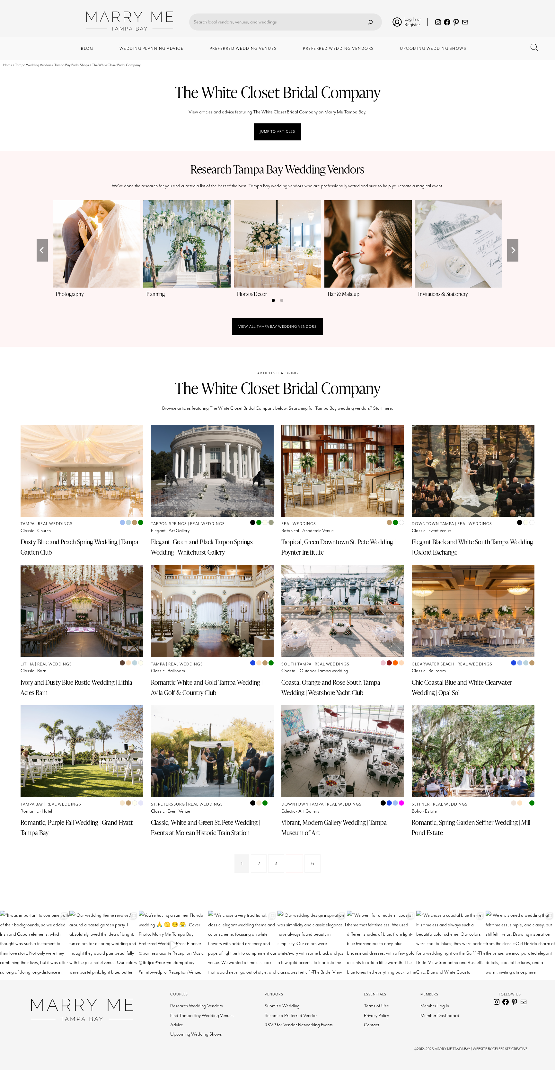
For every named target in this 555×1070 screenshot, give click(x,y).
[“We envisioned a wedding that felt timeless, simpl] (520, 945)
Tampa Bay (32, 804)
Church (44, 530)
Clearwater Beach (433, 664)
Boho (417, 811)
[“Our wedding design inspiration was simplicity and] (312, 945)
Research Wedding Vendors (196, 1006)
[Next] (512, 250)
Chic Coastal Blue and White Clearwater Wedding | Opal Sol (462, 687)
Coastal (288, 670)
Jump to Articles (277, 131)
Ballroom (176, 670)
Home (7, 65)
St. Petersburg (168, 804)
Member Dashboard (439, 1015)
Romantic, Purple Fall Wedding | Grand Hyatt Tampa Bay (77, 827)
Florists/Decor (252, 294)
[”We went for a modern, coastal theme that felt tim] (381, 945)
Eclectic (288, 811)
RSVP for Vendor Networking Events (299, 1025)
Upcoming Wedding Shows (196, 1034)
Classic (27, 530)
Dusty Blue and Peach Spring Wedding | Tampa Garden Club (79, 547)
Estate (431, 811)
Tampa (28, 524)
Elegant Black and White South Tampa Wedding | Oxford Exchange (472, 547)
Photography (70, 294)
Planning (155, 294)
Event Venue (439, 530)
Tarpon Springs (169, 524)
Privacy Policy (376, 1015)
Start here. (383, 408)
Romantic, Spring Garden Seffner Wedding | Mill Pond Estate (471, 827)
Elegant (158, 530)
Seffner (421, 804)
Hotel (47, 811)
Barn (41, 670)
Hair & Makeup (343, 294)
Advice (176, 1025)
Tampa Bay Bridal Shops (71, 65)
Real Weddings (55, 524)
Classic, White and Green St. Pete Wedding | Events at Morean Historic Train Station (205, 827)
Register (412, 24)
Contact (371, 1025)
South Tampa (296, 664)
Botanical (290, 530)
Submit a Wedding (282, 1006)
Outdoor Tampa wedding (324, 670)
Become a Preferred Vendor (291, 1015)
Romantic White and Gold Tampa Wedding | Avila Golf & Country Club (206, 687)
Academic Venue (318, 530)
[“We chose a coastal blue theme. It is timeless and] (451, 945)
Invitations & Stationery (443, 294)
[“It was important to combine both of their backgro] (34, 945)
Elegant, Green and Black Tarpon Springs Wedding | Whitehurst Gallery (202, 547)
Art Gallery (179, 530)
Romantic (30, 811)
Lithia (27, 664)
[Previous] (42, 250)
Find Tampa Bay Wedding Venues (201, 1015)
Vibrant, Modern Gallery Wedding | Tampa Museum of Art (334, 827)
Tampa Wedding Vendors (33, 65)
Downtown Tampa (433, 524)
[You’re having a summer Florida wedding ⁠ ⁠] (173, 945)
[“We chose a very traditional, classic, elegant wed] (243, 945)
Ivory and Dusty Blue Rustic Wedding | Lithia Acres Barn (76, 687)
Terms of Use (376, 1006)
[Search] (370, 22)
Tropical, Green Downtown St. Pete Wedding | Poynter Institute (338, 547)
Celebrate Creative (509, 1049)
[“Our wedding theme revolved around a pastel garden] (104, 945)
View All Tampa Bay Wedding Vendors (277, 327)
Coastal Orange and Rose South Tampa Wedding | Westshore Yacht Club (330, 687)
